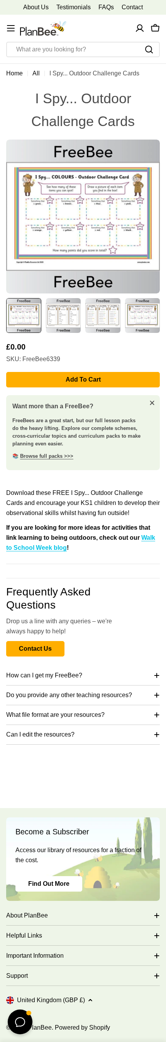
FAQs (106, 7)
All (36, 73)
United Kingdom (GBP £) (51, 1000)
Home (14, 73)
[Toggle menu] (10, 28)
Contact (132, 7)
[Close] (152, 403)
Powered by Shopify (82, 1027)
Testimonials (73, 7)
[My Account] (139, 28)
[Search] (149, 49)
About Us (36, 7)
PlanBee (40, 1027)
